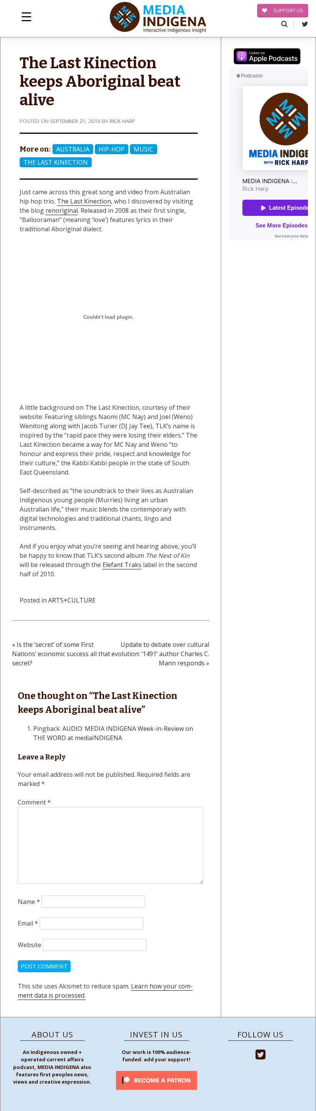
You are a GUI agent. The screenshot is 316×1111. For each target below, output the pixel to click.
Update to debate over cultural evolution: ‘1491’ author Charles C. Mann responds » (160, 653)
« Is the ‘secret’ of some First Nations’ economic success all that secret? (61, 653)
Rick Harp (122, 121)
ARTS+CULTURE (72, 600)
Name (29, 901)
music (143, 149)
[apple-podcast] (267, 57)
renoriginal (61, 210)
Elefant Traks (122, 565)
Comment (34, 802)
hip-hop (111, 149)
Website (29, 945)
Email (28, 923)
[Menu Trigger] (26, 16)
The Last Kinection (56, 162)
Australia (72, 149)
